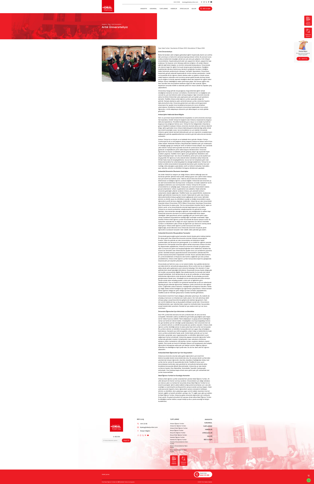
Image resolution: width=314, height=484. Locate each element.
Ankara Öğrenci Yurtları (177, 423)
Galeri (209, 436)
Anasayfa (143, 8)
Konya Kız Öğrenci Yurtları (177, 433)
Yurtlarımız (164, 8)
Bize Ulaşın (206, 8)
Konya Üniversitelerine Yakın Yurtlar (178, 450)
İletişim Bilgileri (143, 431)
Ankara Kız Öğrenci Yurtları (178, 426)
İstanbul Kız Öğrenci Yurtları (178, 439)
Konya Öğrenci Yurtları (176, 430)
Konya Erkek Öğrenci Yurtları (178, 435)
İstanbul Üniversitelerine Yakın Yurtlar (179, 442)
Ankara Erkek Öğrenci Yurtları (179, 428)
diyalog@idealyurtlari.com (190, 2)
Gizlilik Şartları (105, 474)
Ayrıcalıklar (184, 8)
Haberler (208, 429)
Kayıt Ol (126, 440)
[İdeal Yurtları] (108, 6)
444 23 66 (177, 2)
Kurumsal (208, 423)
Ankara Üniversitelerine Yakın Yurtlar (178, 446)
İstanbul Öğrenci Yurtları (177, 437)
